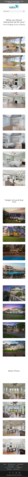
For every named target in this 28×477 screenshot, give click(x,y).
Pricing (17, 466)
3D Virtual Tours (11, 464)
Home (4, 464)
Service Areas (16, 469)
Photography (11, 466)
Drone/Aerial (20, 464)
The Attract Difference (10, 467)
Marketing (9, 469)
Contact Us (19, 467)
